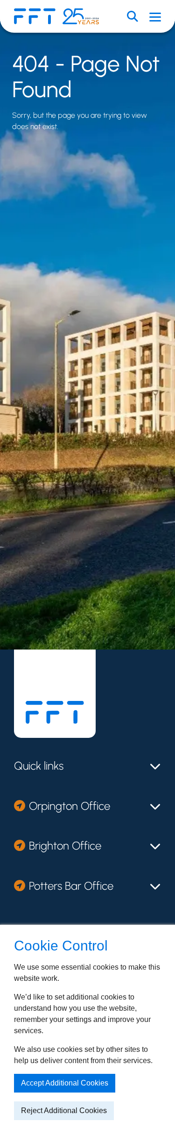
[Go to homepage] (55, 712)
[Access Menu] (155, 16)
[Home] (35, 16)
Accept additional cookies (64, 1083)
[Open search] (132, 16)
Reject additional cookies (64, 1110)
